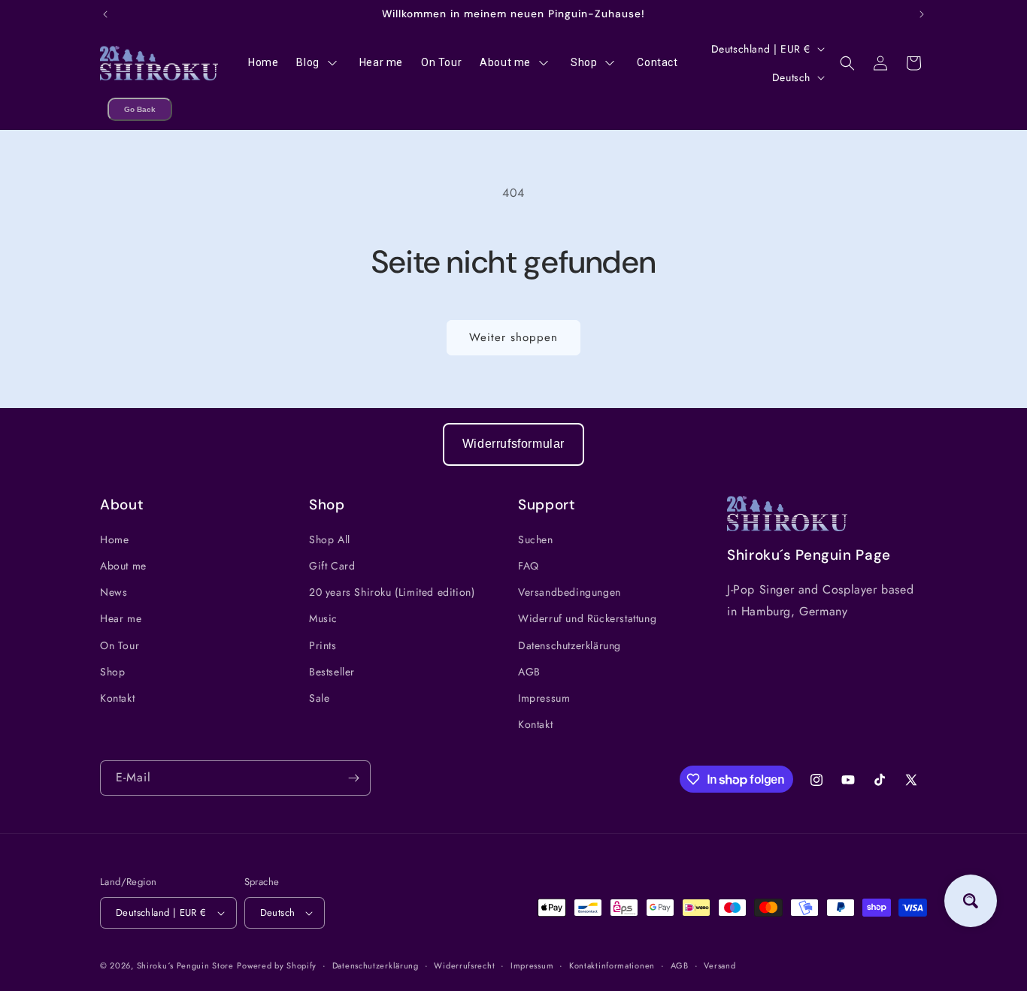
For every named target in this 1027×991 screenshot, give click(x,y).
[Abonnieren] (353, 778)
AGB (529, 671)
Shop (112, 671)
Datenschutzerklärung (569, 645)
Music (323, 618)
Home (114, 539)
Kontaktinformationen (612, 965)
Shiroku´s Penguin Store (185, 965)
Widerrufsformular (513, 443)
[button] (847, 63)
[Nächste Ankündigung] (921, 14)
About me (123, 565)
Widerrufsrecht (464, 965)
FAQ (528, 565)
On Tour (119, 645)
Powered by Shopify (277, 965)
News (113, 592)
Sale (319, 697)
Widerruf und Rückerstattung (587, 618)
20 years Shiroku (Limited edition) (391, 592)
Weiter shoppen (513, 337)
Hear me (120, 618)
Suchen (535, 539)
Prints (323, 645)
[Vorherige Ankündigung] (105, 14)
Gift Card (332, 565)
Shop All (329, 539)
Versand (719, 965)
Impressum (544, 697)
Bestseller (332, 671)
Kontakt (117, 697)
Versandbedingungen (569, 592)
